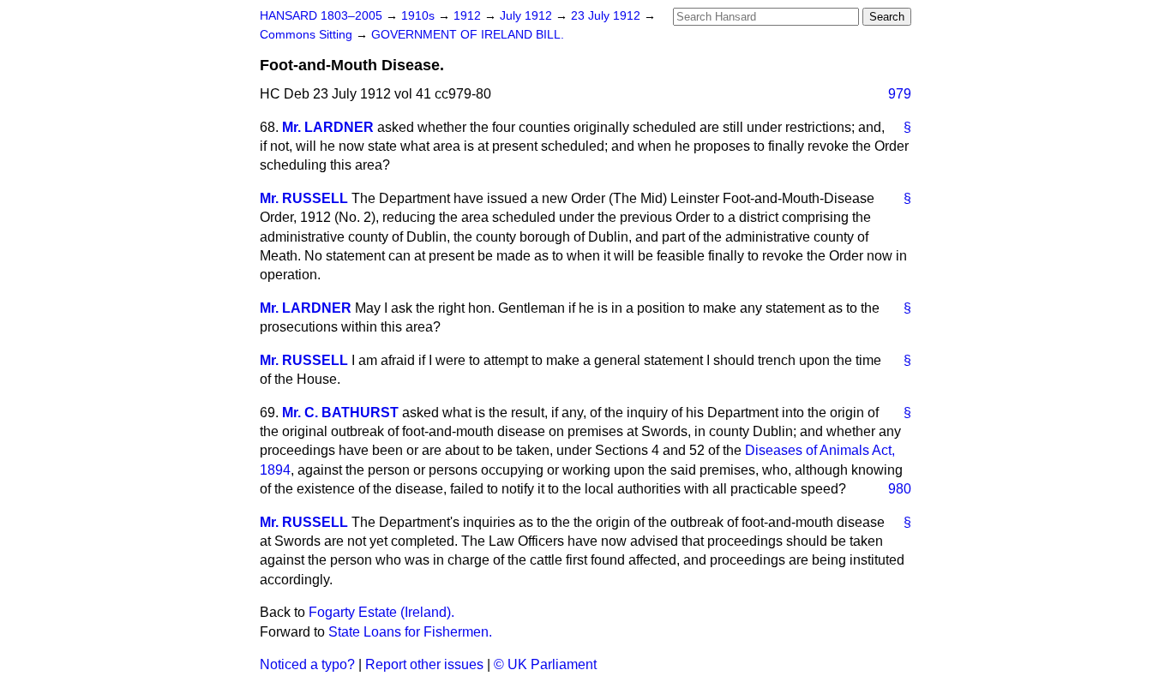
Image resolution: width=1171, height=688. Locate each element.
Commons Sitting (308, 34)
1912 (468, 15)
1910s (419, 15)
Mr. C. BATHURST (340, 412)
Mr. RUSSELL (304, 198)
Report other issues (424, 664)
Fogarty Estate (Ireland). (381, 612)
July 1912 (527, 15)
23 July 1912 (607, 15)
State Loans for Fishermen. (410, 632)
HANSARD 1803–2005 (321, 15)
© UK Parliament (545, 664)
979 (899, 94)
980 (899, 489)
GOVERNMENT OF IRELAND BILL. (467, 34)
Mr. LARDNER (328, 127)
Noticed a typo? (307, 664)
